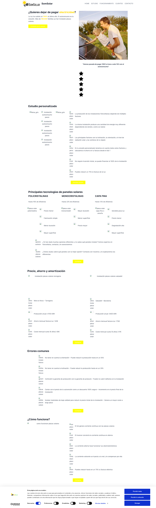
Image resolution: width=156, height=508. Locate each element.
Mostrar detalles (100, 503)
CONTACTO (129, 3)
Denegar (137, 503)
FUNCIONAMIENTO (107, 3)
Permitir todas (137, 491)
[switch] (56, 503)
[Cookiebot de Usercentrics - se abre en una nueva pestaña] (15, 504)
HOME (87, 3)
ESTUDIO (94, 3)
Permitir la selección (137, 497)
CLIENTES (119, 3)
